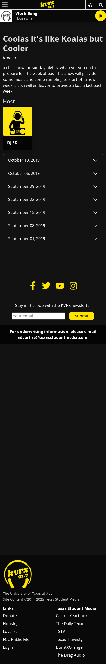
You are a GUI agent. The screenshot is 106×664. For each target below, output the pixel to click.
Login (8, 647)
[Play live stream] (100, 15)
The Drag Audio (70, 655)
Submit (81, 316)
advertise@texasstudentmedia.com (52, 337)
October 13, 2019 (24, 160)
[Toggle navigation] (4, 4)
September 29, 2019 (26, 186)
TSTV (60, 631)
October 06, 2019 (24, 173)
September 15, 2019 (26, 212)
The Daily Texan (70, 623)
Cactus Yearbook (71, 615)
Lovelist (10, 631)
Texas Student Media (76, 608)
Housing (10, 623)
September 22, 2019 (26, 199)
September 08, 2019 (26, 225)
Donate (10, 615)
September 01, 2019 (26, 238)
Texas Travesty (69, 639)
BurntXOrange (69, 647)
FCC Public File (16, 639)
